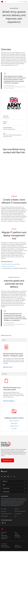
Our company (4, 508)
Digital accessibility (18, 546)
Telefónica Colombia (14, 420)
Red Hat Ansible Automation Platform (11, 264)
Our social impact (17, 513)
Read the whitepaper (8, 401)
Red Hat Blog (17, 535)
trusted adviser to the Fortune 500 (8, 502)
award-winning (13, 505)
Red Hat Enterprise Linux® (9, 266)
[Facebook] (8, 477)
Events (2, 533)
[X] (11, 477)
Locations (16, 533)
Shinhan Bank (14, 423)
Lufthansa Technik (14, 426)
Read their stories (7, 460)
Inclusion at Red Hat (4, 537)
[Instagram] (14, 477)
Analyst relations (4, 516)
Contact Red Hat (4, 535)
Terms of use (17, 545)
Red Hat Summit (4, 538)
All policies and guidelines (5, 546)
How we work (3, 511)
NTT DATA (14, 428)
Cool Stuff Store (18, 537)
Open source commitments (19, 511)
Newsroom (16, 508)
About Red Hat (3, 532)
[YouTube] (5, 477)
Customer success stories (6, 513)
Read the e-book (7, 367)
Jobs (15, 516)
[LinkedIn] (2, 477)
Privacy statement (4, 545)
